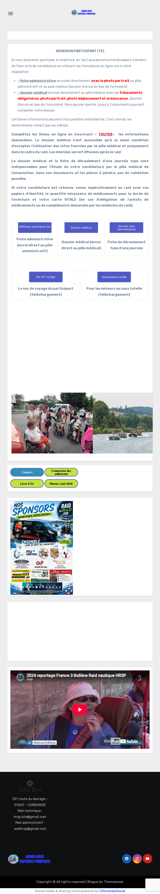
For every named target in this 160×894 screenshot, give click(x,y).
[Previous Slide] (20, 547)
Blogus (93, 882)
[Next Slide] (62, 547)
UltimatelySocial (112, 891)
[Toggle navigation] (10, 13)
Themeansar (113, 882)
